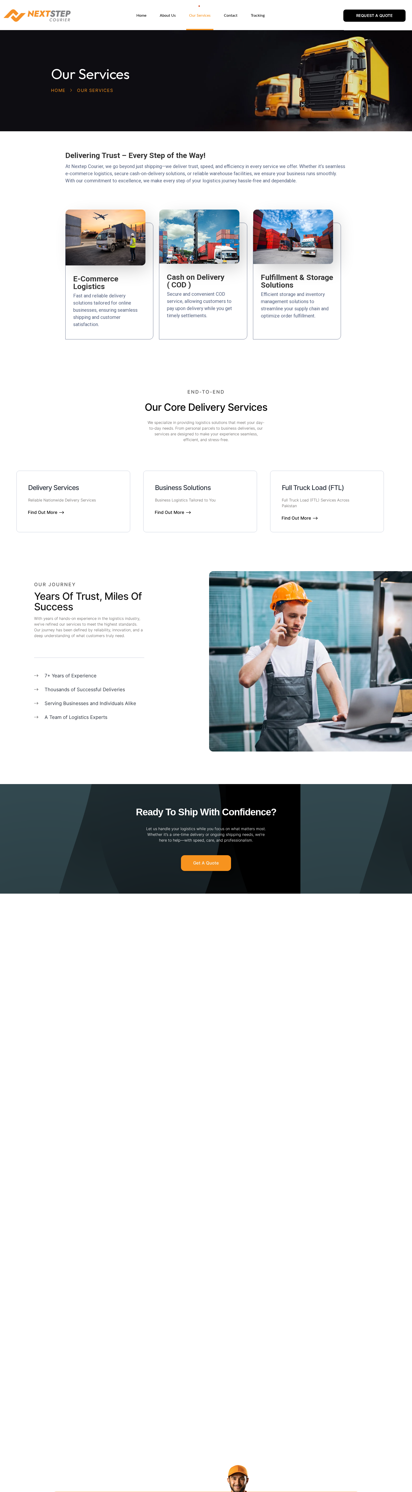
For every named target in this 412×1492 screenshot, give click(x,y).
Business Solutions (183, 488)
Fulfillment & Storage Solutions (297, 281)
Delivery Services (53, 488)
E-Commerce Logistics (95, 282)
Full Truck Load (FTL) (313, 488)
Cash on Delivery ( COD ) (195, 281)
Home (58, 90)
